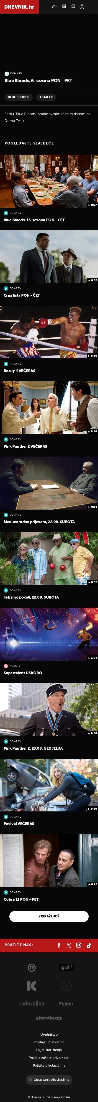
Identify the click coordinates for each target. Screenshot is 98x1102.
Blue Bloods (18, 97)
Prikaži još (49, 916)
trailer (46, 97)
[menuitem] (82, 7)
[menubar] (82, 6)
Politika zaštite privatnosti (49, 1058)
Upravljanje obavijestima (52, 1079)
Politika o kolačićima (49, 1065)
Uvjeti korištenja (49, 1050)
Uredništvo (49, 1034)
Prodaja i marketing (49, 1042)
